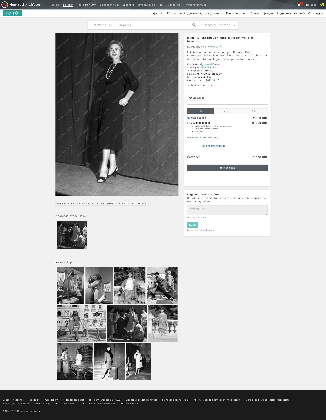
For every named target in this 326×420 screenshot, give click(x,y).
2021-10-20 (212, 80)
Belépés (311, 4)
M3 (160, 4)
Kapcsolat (33, 399)
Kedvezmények (212, 145)
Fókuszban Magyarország (185, 13)
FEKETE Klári (208, 67)
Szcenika (128, 4)
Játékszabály (42, 403)
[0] (299, 4)
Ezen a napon (235, 13)
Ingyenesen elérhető (290, 13)
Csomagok (315, 13)
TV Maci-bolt (174, 4)
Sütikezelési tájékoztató (102, 403)
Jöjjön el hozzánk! (13, 399)
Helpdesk (69, 403)
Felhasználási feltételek (175, 399)
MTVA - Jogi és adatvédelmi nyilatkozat (217, 399)
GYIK (82, 403)
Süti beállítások (130, 403)
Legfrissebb (214, 13)
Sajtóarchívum (109, 4)
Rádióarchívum (86, 4)
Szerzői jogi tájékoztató (16, 403)
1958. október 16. (211, 46)
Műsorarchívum (196, 4)
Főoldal (54, 4)
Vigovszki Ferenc (210, 64)
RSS (57, 403)
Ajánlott (157, 13)
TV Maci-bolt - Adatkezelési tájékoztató (267, 399)
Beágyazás (198, 97)
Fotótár (68, 4)
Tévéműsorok (146, 4)
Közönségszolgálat (73, 399)
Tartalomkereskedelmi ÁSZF (105, 399)
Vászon (227, 111)
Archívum (25, 4)
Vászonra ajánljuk (261, 13)
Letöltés (200, 111)
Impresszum (51, 399)
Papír (254, 111)
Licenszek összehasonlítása (203, 137)
